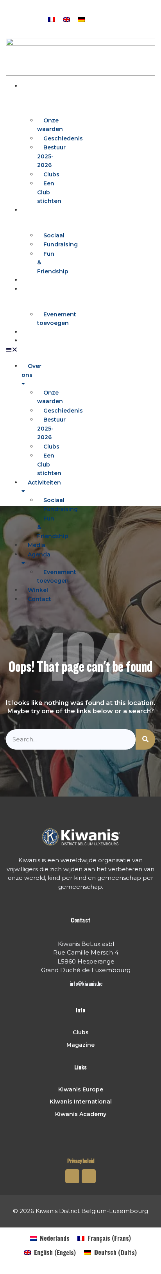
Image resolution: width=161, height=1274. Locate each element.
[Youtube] (89, 1176)
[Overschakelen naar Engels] (66, 18)
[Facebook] (118, 18)
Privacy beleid (80, 1161)
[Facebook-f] (72, 1176)
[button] (132, 18)
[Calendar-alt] (103, 18)
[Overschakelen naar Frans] (51, 18)
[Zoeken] (145, 739)
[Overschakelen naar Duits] (81, 18)
